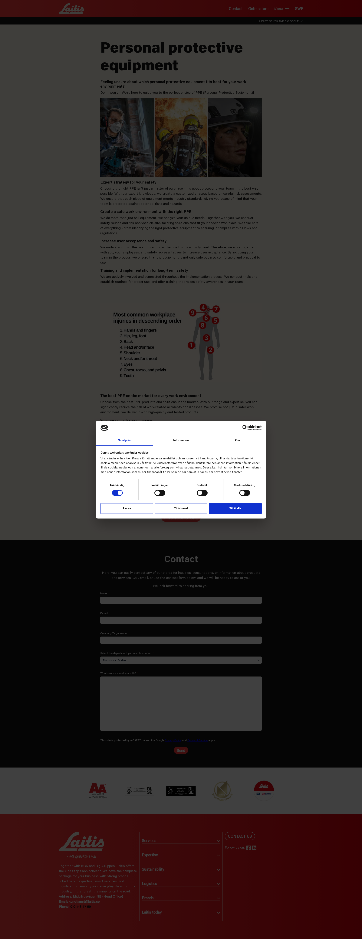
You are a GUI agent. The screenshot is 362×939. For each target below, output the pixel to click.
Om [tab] (237, 440)
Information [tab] (181, 440)
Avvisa (127, 508)
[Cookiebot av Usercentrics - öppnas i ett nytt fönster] (245, 428)
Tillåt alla (235, 508)
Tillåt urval (181, 508)
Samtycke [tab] (124, 440)
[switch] (159, 493)
